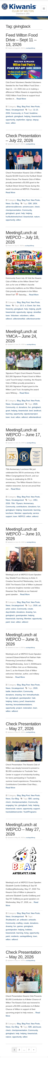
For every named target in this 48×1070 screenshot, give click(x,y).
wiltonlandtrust (35, 417)
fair (34, 305)
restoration (27, 708)
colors (13, 609)
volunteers (24, 315)
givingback (18, 116)
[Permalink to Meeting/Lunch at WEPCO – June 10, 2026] (24, 559)
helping (27, 116)
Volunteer (15, 315)
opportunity (10, 120)
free (38, 305)
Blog (19, 106)
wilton (13, 123)
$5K (30, 799)
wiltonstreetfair (19, 319)
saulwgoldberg (30, 48)
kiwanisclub (36, 116)
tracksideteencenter (14, 812)
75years (19, 503)
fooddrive (33, 113)
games (20, 926)
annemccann (28, 207)
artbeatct (23, 920)
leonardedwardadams (23, 704)
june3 (21, 701)
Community (16, 113)
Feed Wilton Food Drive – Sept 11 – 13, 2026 (22, 40)
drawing (29, 612)
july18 (38, 309)
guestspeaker (21, 615)
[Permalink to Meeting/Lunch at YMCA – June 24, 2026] (24, 359)
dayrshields (10, 612)
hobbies (28, 930)
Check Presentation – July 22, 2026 (23, 138)
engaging (10, 805)
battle (8, 691)
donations (23, 407)
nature (37, 217)
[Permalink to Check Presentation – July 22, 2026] (24, 159)
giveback (9, 116)
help (23, 213)
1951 (35, 500)
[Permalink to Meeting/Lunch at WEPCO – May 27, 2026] (24, 860)
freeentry (9, 309)
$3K (30, 203)
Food (26, 113)
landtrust (37, 410)
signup (29, 120)
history (15, 701)
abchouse (37, 1027)
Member (18, 513)
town (8, 123)
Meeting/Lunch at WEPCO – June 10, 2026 (23, 534)
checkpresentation (13, 210)
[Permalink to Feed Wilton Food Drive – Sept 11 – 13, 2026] (24, 66)
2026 (8, 113)
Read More (21, 99)
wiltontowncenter (33, 319)
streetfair (37, 312)
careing (36, 799)
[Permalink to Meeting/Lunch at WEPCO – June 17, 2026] (24, 457)
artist (8, 609)
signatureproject (31, 414)
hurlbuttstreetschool (14, 217)
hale (33, 698)
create (30, 609)
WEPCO (21, 516)
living (26, 933)
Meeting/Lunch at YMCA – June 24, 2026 (21, 336)
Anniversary (28, 503)
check (37, 207)
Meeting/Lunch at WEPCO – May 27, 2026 (23, 829)
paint (8, 622)
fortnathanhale (33, 695)
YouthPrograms (29, 812)
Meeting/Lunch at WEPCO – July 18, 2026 (22, 237)
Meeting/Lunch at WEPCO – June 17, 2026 (23, 434)
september (20, 120)
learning (9, 414)
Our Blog (15, 203)
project (19, 708)
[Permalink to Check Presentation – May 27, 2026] (24, 749)
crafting (19, 923)
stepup (36, 120)
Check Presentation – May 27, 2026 (23, 726)
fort (24, 695)
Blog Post (26, 106)
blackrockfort (16, 691)
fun (29, 407)
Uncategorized (17, 110)
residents (15, 936)
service (36, 513)
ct (22, 113)
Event (29, 305)
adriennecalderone (14, 207)
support (9, 516)
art (40, 605)
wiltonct (9, 319)
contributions (21, 506)
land (31, 410)
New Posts (35, 106)
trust (13, 417)
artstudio (32, 920)
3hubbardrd (11, 920)
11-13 (35, 110)
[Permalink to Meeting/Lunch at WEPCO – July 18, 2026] (24, 262)
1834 (35, 203)
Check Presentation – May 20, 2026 (23, 954)
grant (18, 213)
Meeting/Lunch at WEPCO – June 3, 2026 (22, 639)
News (8, 110)
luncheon (9, 513)
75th (13, 503)
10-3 (22, 305)
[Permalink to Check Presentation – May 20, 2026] (24, 979)
